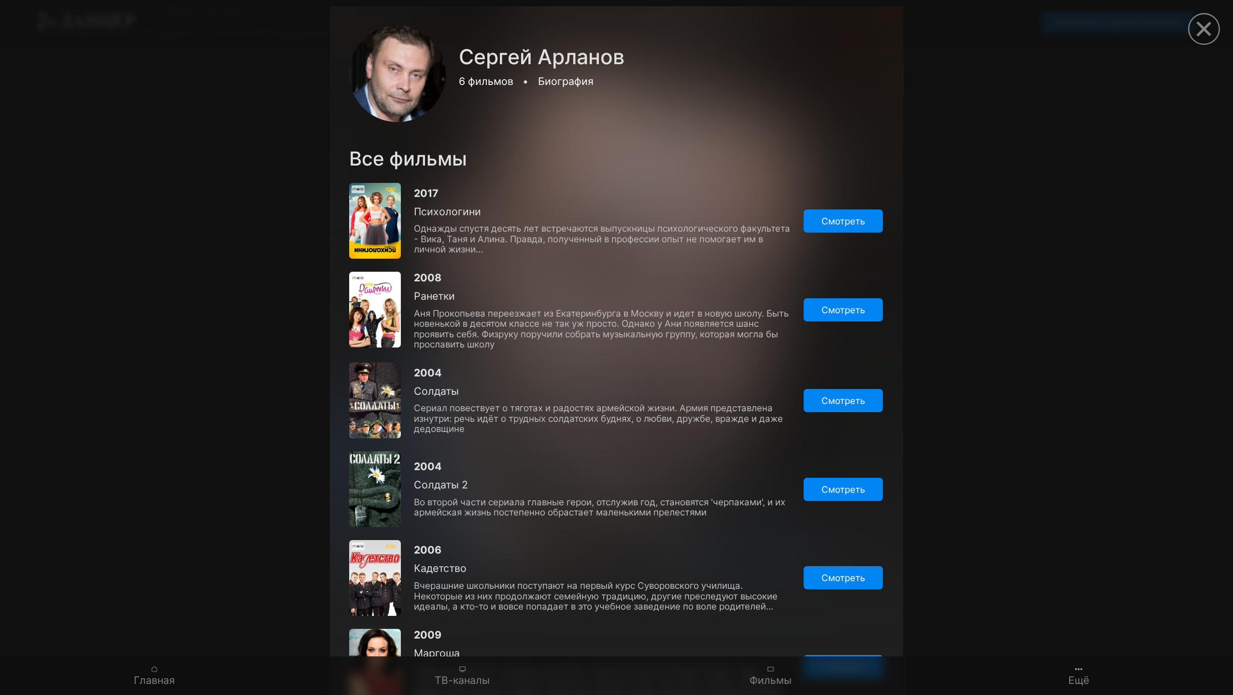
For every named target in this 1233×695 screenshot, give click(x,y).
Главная (154, 680)
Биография (566, 81)
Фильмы (771, 680)
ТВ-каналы (462, 680)
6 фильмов (486, 81)
